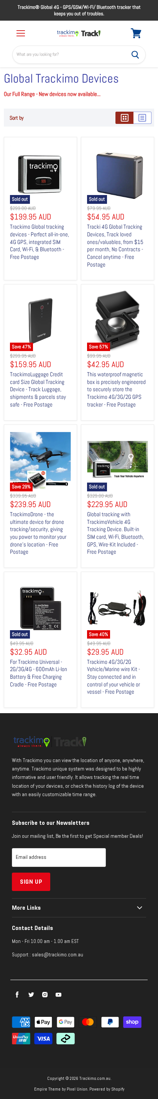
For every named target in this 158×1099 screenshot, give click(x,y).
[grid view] (124, 118)
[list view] (142, 118)
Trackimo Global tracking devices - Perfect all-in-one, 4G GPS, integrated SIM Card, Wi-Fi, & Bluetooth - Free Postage (39, 241)
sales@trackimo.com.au (57, 955)
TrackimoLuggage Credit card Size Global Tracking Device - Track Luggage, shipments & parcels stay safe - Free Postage (38, 389)
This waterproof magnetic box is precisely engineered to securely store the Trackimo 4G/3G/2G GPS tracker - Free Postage (116, 389)
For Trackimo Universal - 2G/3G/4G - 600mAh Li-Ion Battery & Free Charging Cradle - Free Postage (38, 673)
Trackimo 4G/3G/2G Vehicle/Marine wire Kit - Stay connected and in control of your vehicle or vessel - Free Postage (113, 677)
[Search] (135, 54)
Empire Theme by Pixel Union (60, 1089)
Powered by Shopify (106, 1089)
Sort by (17, 118)
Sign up (31, 881)
